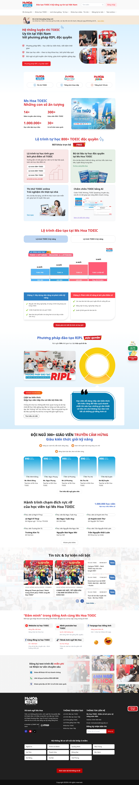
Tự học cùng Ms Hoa (80, 166)
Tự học (65, 12)
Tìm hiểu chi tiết (31, 416)
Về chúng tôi (27, 12)
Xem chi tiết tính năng (81, 218)
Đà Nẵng (29, 758)
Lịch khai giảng (56, 12)
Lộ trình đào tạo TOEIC (70, 714)
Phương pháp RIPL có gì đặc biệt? (36, 64)
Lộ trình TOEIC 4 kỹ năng (93, 239)
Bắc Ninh (97, 752)
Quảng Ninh (76, 747)
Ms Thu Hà (84, 480)
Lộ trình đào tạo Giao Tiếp (71, 717)
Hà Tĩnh (28, 752)
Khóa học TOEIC (41, 12)
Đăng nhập (111, 5)
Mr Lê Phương (67, 480)
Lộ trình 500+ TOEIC (35, 167)
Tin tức (86, 12)
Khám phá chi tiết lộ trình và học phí (69, 325)
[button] (82, 601)
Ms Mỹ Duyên (104, 480)
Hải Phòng (75, 758)
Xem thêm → (91, 603)
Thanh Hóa (53, 752)
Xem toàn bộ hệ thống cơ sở (69, 771)
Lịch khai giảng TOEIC (70, 720)
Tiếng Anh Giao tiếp (71, 85)
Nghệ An (29, 747)
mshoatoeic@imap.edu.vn (99, 723)
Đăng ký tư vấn (97, 12)
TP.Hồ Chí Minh (54, 747)
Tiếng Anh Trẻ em (101, 85)
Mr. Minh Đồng (30, 480)
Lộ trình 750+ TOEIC (35, 175)
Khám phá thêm (69, 542)
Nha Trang (98, 747)
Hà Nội (51, 758)
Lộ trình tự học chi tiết (35, 179)
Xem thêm (101, 21)
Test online (110, 12)
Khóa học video (76, 12)
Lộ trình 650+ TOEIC (35, 171)
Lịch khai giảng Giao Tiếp (71, 722)
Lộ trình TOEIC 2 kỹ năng (46, 239)
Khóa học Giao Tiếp (69, 728)
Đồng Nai (75, 752)
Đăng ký (110, 731)
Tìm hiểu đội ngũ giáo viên (69, 491)
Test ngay (30, 215)
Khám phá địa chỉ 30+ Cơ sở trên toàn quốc (50, 684)
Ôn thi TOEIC (42, 85)
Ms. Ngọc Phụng (49, 480)
